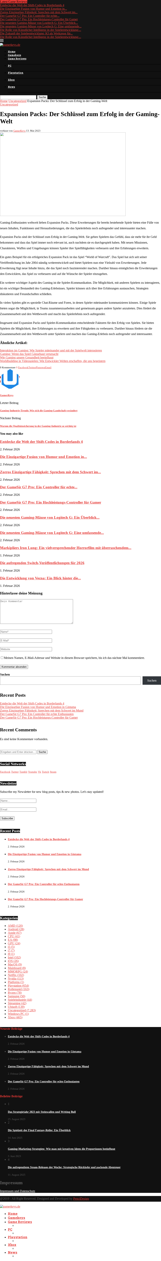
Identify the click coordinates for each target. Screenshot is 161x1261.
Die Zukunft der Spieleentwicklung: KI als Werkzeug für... (36, 33)
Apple (14, 932)
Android (16, 929)
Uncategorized (17, 101)
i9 (11, 954)
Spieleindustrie (20, 999)
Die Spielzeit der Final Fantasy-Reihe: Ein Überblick (39, 1130)
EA (13, 939)
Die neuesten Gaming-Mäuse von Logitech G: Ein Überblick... (39, 22)
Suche (42, 97)
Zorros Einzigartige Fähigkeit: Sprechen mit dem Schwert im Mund (41, 710)
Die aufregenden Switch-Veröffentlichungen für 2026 (42, 563)
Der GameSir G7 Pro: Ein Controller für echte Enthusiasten (37, 714)
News (11, 86)
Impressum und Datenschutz (17, 1191)
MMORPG (18, 971)
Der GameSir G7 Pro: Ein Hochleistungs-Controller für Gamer (39, 19)
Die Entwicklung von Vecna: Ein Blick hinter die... (40, 578)
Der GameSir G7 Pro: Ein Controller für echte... (29, 15)
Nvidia (16, 978)
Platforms (16, 982)
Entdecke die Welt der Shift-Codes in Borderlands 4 (32, 5)
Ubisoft (16, 1006)
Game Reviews (17, 58)
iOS (13, 961)
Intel (14, 957)
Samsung (16, 996)
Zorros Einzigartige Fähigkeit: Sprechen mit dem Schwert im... (39, 12)
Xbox (11, 79)
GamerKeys (19, 130)
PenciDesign (81, 1198)
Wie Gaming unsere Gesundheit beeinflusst (26, 357)
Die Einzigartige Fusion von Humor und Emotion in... (33, 8)
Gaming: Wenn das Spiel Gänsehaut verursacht (29, 354)
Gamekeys (14, 55)
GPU (14, 943)
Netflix (16, 975)
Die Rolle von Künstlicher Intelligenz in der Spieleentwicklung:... (40, 30)
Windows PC (18, 1013)
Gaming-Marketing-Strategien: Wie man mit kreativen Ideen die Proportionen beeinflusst (61, 1148)
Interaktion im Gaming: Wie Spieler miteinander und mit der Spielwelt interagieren (51, 350)
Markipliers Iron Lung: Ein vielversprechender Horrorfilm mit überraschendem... (65, 548)
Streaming (17, 1003)
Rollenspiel (18, 989)
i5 (11, 946)
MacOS (15, 964)
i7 (11, 950)
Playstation (15, 72)
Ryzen (15, 992)
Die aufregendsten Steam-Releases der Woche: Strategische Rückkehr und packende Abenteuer (64, 1167)
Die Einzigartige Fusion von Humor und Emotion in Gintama (38, 707)
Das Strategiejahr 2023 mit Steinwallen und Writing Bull (42, 1111)
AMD (15, 925)
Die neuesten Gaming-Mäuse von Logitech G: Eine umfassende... (40, 26)
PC (9, 65)
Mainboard (17, 968)
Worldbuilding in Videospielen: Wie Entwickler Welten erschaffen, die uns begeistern (52, 361)
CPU (14, 936)
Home (11, 51)
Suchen (5, 674)
